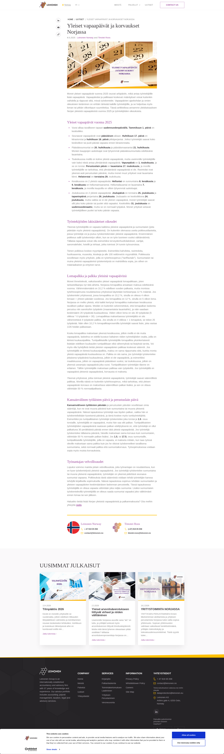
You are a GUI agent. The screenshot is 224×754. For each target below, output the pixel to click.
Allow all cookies (189, 735)
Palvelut (133, 5)
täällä (79, 505)
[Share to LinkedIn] (58, 20)
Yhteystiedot (83, 696)
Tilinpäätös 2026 (53, 609)
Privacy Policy (132, 679)
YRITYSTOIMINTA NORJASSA (160, 609)
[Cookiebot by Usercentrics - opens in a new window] (31, 749)
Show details (51, 749)
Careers (129, 687)
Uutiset (149, 5)
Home (70, 19)
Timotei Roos (104, 37)
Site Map (130, 692)
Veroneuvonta (108, 702)
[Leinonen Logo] (48, 4)
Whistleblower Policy (135, 683)
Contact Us (172, 5)
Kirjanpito (106, 679)
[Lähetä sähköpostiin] (58, 27)
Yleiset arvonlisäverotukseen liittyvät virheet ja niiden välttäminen (110, 612)
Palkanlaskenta (109, 683)
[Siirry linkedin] (156, 712)
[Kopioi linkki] (58, 34)
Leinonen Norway (85, 37)
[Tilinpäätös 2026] (63, 586)
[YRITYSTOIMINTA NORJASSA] (161, 586)
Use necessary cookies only (188, 743)
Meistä (117, 5)
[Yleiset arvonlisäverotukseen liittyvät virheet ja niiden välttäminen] (112, 586)
